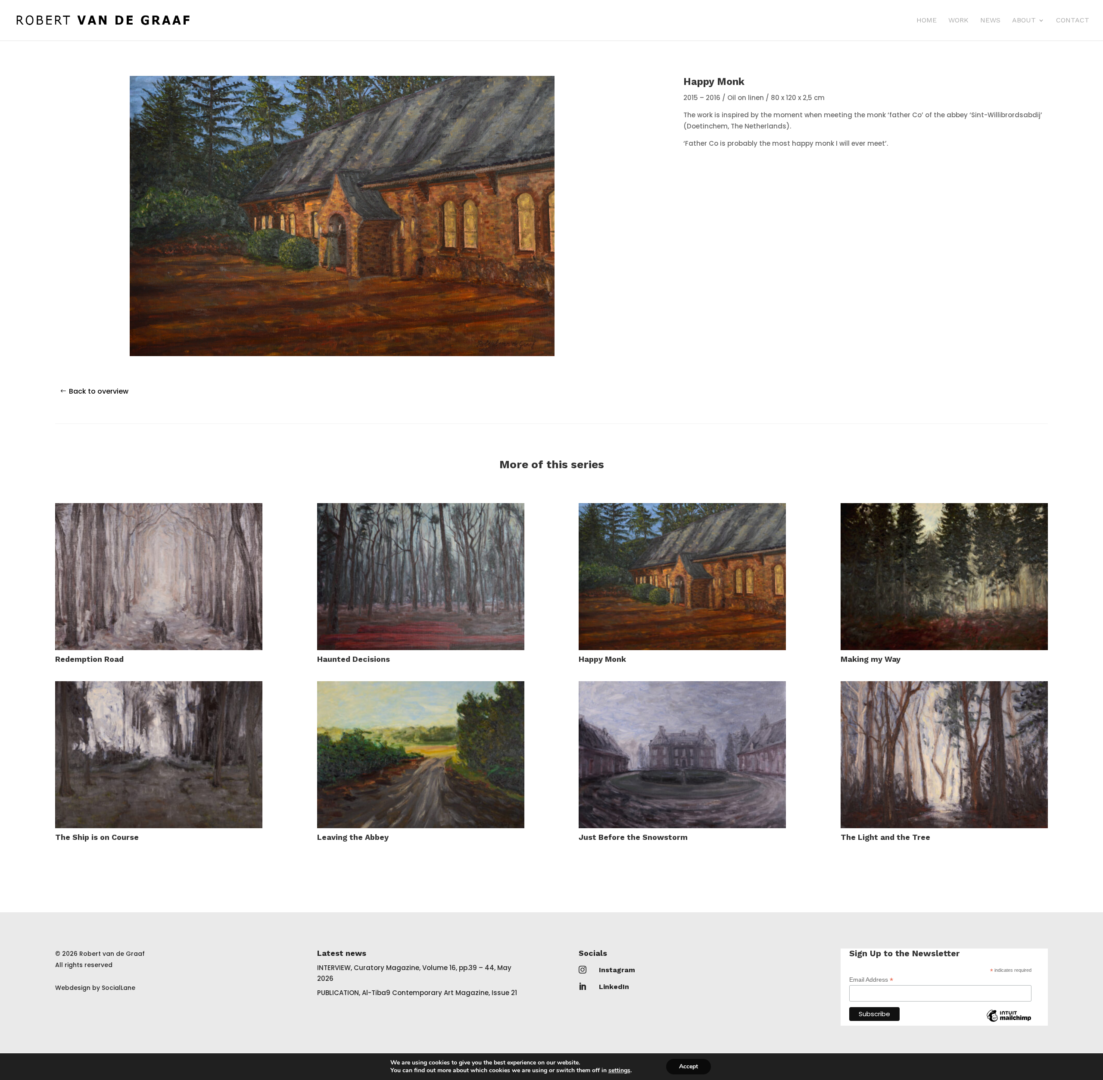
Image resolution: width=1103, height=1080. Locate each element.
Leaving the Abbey (353, 837)
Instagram (617, 970)
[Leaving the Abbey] (420, 754)
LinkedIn (614, 987)
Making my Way (870, 659)
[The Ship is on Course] (158, 754)
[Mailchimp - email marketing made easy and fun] (1009, 1022)
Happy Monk (602, 659)
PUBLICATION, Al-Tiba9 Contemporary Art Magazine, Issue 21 (417, 992)
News (990, 20)
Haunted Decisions (353, 659)
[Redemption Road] (158, 576)
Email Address (871, 980)
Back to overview (98, 391)
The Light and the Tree (885, 837)
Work (958, 20)
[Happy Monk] (682, 576)
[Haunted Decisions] (420, 576)
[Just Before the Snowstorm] (682, 754)
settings (619, 1070)
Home (926, 20)
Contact (1072, 20)
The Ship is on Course (97, 837)
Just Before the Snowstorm (633, 837)
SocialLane (118, 987)
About (1024, 20)
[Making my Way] (944, 576)
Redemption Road (89, 659)
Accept (688, 1066)
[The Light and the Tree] (944, 754)
